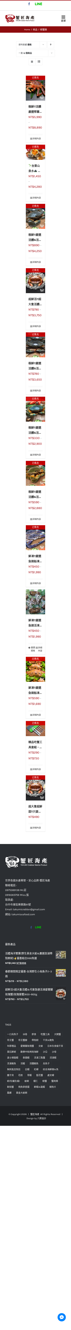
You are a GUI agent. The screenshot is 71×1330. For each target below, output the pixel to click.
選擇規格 (33, 649)
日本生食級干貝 (55, 1046)
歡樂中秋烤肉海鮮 (29, 1051)
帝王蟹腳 (22, 1040)
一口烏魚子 (12, 1034)
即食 (34, 1034)
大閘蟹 (57, 1034)
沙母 (54, 1051)
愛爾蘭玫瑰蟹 (27, 1046)
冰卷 (25, 1034)
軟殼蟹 (10, 1087)
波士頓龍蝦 (12, 1057)
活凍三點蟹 (39, 1057)
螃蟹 (44, 1081)
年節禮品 (11, 1046)
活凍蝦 (53, 1057)
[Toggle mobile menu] (63, 18)
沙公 (45, 1051)
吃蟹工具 (45, 1034)
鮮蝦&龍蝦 (39, 1087)
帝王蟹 (10, 1040)
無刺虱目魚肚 (14, 1069)
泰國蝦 (26, 1057)
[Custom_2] (38, 927)
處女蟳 (50, 1075)
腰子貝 (10, 1075)
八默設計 (41, 1118)
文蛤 (40, 1046)
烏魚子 (46, 1063)
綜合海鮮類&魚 (50, 1069)
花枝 (20, 1075)
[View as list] (39, 61)
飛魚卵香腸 (23, 1087)
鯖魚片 (52, 1087)
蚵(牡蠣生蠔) (13, 1081)
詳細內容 (37, 138)
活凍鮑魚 (11, 1063)
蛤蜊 (26, 1081)
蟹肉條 (54, 1081)
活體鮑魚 (33, 1063)
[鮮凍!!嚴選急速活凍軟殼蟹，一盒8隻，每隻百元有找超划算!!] (35, 601)
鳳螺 (9, 1092)
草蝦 (29, 1075)
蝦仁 (35, 1081)
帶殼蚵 (35, 1040)
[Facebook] (31, 927)
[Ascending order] (50, 44)
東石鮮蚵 (11, 1051)
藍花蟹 (39, 1075)
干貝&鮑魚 (48, 1040)
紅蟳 (36, 1069)
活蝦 (23, 1063)
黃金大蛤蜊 (21, 1092)
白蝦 (27, 1069)
